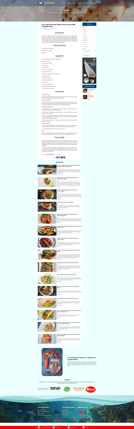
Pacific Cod (85, 37)
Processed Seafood (86, 55)
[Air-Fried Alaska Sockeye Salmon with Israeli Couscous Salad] (47, 194)
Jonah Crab (85, 46)
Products (69, 3)
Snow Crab (85, 44)
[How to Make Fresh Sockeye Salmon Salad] (47, 279)
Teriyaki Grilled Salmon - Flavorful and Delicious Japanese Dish (68, 239)
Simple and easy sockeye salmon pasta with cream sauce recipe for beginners (68, 323)
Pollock (84, 33)
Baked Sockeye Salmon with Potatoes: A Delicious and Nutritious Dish (69, 227)
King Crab (85, 42)
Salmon (84, 31)
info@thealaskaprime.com (46, 411)
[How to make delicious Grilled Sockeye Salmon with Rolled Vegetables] (47, 339)
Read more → (59, 174)
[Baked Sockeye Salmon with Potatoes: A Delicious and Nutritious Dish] (47, 231)
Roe (83, 53)
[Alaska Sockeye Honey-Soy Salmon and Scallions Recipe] (47, 291)
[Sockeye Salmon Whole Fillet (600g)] (85, 97)
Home (63, 3)
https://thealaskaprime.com (47, 415)
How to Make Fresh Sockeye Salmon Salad (66, 274)
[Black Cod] (89, 71)
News (74, 3)
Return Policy (65, 413)
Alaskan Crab (85, 40)
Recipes (78, 3)
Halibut (84, 29)
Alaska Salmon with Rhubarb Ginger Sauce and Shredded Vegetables (67, 215)
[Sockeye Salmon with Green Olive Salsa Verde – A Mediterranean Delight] (47, 182)
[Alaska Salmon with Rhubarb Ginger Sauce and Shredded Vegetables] (47, 219)
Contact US (65, 417)
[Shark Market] (67, 389)
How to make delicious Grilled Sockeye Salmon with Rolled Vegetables (68, 335)
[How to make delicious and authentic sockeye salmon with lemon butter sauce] (47, 315)
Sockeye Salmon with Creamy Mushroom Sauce (67, 298)
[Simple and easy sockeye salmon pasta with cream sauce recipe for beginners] (47, 327)
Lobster (84, 48)
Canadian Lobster (86, 51)
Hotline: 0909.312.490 (43, 409)
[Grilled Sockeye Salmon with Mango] (47, 207)
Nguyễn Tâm (47, 28)
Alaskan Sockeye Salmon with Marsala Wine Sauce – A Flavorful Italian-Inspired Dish (69, 166)
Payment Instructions (67, 411)
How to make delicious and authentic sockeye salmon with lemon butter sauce (69, 311)
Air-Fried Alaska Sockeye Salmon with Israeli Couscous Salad (67, 190)
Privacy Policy (65, 415)
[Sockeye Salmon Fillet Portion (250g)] (85, 91)
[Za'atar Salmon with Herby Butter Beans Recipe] (47, 267)
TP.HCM (42, 413)
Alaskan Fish (85, 26)
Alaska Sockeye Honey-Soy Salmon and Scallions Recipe (68, 287)
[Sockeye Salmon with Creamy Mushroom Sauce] (47, 303)
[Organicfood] (55, 389)
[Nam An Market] (43, 389)
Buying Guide (65, 410)
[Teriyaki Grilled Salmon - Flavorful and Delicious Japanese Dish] (47, 243)
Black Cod (85, 35)
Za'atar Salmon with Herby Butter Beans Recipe (67, 262)
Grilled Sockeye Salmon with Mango (65, 202)
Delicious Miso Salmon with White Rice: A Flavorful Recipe (68, 251)
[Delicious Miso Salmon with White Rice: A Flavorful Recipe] (47, 255)
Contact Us (85, 3)
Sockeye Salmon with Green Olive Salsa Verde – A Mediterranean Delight (68, 178)
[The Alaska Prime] (46, 3)
